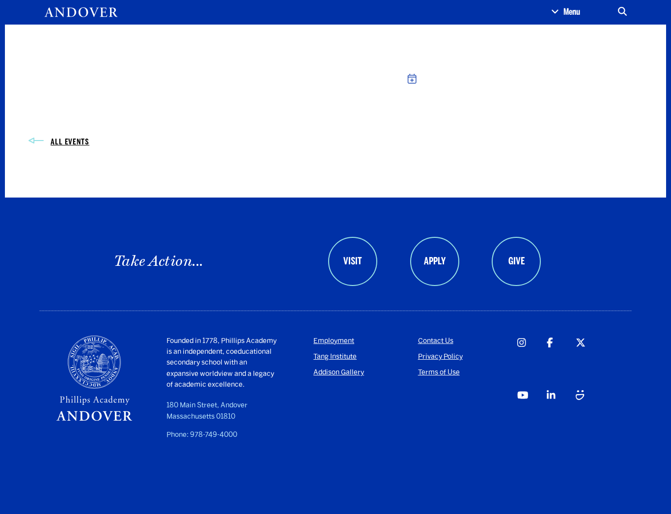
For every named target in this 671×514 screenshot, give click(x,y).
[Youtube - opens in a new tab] (531, 414)
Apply (435, 261)
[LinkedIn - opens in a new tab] (561, 414)
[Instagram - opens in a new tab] (531, 362)
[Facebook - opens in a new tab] (561, 362)
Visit (352, 261)
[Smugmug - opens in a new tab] (590, 414)
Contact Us (435, 341)
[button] (565, 12)
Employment (333, 341)
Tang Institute (335, 356)
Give (516, 261)
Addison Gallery (338, 372)
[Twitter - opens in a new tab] (590, 362)
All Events (70, 141)
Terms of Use (439, 372)
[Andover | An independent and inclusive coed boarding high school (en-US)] (81, 12)
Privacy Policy (440, 356)
